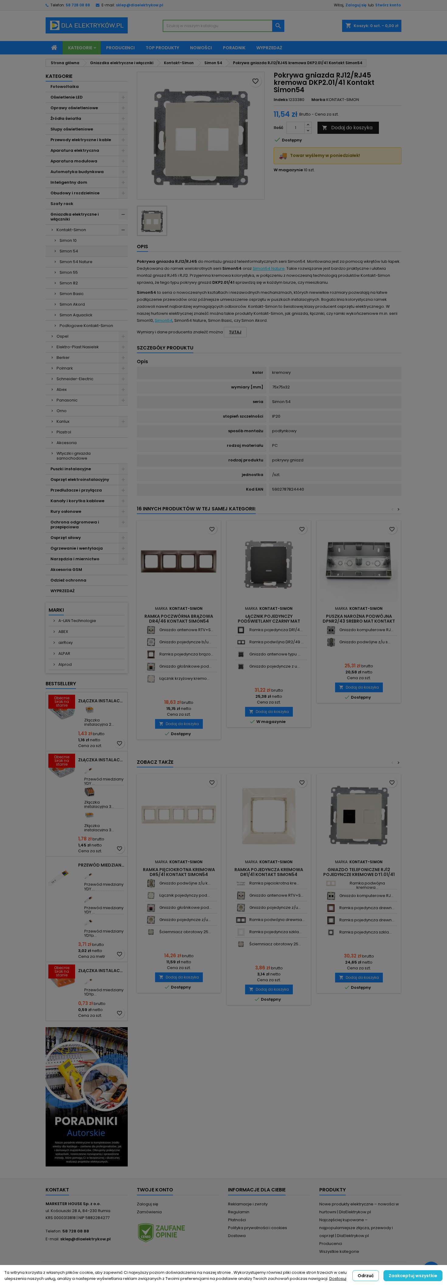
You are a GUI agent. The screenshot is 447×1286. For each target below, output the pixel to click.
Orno (62, 411)
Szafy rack (61, 204)
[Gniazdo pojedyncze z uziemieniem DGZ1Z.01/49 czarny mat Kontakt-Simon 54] (241, 666)
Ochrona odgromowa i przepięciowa (74, 524)
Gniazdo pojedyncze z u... (274, 666)
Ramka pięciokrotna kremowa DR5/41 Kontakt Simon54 (179, 872)
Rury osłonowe (65, 511)
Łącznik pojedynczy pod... (184, 895)
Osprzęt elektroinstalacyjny (79, 479)
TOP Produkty (162, 48)
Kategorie (80, 48)
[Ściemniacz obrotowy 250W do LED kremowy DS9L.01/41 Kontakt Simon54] (151, 932)
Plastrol (64, 432)
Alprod (64, 664)
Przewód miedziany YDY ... (103, 781)
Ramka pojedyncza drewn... (366, 908)
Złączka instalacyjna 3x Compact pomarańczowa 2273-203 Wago (101, 970)
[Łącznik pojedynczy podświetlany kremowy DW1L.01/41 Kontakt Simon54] (151, 895)
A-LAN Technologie (76, 621)
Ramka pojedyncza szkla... (275, 932)
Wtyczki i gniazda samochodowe (74, 455)
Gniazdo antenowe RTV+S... (186, 630)
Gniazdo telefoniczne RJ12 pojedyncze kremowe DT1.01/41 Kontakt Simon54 (359, 874)
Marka (318, 100)
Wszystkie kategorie (339, 1251)
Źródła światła (65, 118)
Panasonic (67, 400)
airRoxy (65, 642)
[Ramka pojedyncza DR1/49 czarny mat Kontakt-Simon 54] (241, 630)
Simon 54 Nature (76, 262)
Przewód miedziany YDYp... (103, 933)
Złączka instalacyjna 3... (99, 804)
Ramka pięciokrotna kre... (274, 883)
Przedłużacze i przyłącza (76, 490)
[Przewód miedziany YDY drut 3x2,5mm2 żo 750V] (89, 874)
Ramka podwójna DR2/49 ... (276, 642)
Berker (63, 357)
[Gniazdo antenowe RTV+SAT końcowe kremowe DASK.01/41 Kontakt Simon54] (151, 630)
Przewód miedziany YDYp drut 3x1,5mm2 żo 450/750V (101, 865)
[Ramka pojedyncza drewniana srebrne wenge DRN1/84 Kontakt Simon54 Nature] (331, 920)
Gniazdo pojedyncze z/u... (185, 920)
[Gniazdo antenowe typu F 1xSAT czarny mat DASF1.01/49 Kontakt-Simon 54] (241, 654)
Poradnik (234, 48)
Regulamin (238, 1212)
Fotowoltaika (64, 86)
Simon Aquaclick (76, 315)
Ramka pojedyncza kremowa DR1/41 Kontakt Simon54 (268, 872)
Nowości (201, 48)
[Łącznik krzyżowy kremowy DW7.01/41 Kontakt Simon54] (151, 678)
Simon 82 (69, 283)
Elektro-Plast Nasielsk (78, 347)
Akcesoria (67, 443)
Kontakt (57, 1189)
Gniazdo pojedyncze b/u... (185, 642)
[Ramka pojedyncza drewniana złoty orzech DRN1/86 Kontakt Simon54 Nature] (331, 908)
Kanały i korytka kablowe (77, 501)
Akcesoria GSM (66, 569)
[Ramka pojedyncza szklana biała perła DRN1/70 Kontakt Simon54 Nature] (241, 932)
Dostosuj (337, 1278)
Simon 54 (69, 251)
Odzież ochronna (68, 580)
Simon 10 (68, 240)
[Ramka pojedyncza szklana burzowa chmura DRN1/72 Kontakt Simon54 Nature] (331, 932)
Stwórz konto (388, 5)
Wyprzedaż (269, 48)
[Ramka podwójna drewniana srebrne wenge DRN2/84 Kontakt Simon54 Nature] (241, 920)
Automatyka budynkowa (77, 172)
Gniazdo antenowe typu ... (274, 654)
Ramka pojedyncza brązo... (186, 654)
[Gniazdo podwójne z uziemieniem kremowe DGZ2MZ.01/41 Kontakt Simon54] (151, 883)
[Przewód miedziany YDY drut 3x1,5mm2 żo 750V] (89, 768)
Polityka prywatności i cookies (257, 1228)
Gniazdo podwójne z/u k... (184, 883)
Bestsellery (61, 683)
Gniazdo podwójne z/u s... (364, 642)
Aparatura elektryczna (74, 150)
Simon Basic (72, 294)
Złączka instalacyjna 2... (99, 722)
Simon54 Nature (269, 268)
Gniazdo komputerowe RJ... (366, 630)
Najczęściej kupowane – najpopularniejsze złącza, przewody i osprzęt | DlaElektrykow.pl (356, 1228)
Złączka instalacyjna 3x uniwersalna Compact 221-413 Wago (101, 759)
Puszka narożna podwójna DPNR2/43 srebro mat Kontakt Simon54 (359, 621)
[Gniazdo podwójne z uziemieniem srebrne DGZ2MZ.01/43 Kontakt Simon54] (331, 642)
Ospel (62, 336)
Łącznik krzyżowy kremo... (184, 678)
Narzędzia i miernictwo (74, 559)
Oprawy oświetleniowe (74, 108)
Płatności (237, 1220)
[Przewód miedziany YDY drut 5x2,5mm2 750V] (89, 897)
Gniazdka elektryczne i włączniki (74, 216)
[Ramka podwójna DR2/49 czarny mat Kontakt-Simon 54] (241, 642)
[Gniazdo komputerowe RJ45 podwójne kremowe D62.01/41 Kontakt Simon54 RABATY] (331, 896)
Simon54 (163, 320)
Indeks (281, 100)
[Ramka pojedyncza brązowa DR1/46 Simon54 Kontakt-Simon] (151, 654)
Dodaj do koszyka (347, 127)
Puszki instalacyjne (70, 469)
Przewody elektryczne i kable (80, 140)
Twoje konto (155, 1189)
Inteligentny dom (68, 182)
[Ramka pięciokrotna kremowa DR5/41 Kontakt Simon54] (241, 883)
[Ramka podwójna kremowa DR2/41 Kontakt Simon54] (331, 883)
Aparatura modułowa (73, 161)
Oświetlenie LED (66, 97)
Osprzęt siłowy (65, 537)
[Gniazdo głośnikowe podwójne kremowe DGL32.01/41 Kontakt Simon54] (151, 666)
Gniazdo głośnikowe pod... (185, 666)
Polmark (65, 368)
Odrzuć (366, 1276)
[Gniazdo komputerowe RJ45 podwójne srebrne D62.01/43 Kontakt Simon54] (331, 630)
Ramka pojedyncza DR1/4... (276, 630)
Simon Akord (72, 304)
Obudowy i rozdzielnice (74, 193)
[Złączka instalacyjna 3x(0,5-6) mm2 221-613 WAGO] (89, 815)
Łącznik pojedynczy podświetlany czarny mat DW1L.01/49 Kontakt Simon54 (269, 621)
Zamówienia (149, 1212)
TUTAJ (235, 332)
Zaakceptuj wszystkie (413, 1276)
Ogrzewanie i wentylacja (76, 548)
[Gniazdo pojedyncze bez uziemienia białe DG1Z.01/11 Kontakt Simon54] (151, 642)
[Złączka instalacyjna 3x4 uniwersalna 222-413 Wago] (89, 792)
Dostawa (237, 1236)
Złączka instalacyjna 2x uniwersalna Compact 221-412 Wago (101, 700)
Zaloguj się (355, 5)
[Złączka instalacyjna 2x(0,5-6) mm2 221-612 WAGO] (89, 709)
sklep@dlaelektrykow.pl (139, 5)
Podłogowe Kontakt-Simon (86, 325)
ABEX (62, 631)
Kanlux (63, 421)
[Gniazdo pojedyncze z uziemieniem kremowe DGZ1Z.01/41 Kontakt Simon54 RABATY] (151, 920)
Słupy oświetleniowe (71, 129)
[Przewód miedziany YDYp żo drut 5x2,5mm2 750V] (89, 921)
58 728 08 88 (78, 5)
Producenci (120, 48)
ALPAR (63, 653)
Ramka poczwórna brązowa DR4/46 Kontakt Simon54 (178, 618)
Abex (62, 389)
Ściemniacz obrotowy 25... (185, 932)
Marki (56, 610)
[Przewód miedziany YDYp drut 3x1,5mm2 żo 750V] (89, 979)
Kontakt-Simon (71, 230)
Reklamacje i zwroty (248, 1204)
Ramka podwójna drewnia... (277, 920)
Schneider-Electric (75, 379)
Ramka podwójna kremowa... (367, 885)
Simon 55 (69, 272)
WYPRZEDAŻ (62, 591)
